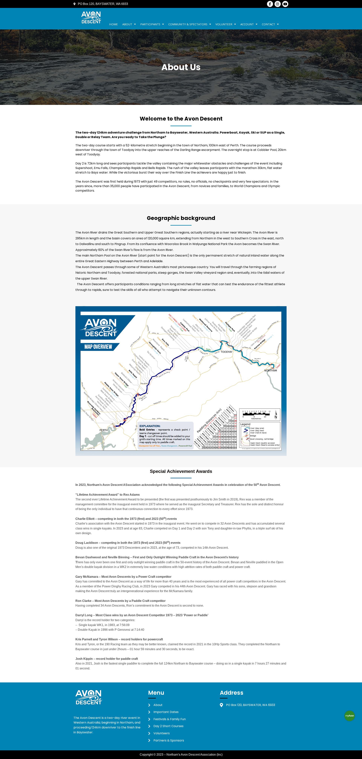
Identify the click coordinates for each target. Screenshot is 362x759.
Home (113, 24)
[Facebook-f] (270, 4)
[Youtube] (285, 4)
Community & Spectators (187, 24)
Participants (150, 24)
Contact (268, 24)
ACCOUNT (247, 24)
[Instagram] (278, 4)
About (127, 24)
